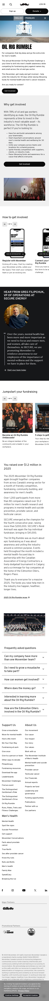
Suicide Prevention (10, 830)
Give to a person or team (12, 756)
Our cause (29, 735)
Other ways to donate (11, 760)
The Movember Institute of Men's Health (35, 757)
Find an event (7, 785)
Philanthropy (7, 764)
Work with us (30, 752)
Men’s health (7, 866)
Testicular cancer (32, 774)
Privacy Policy (23, 991)
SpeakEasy (6, 875)
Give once (6, 752)
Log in (42, 4)
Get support (7, 834)
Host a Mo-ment (9, 739)
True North (6, 849)
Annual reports (31, 782)
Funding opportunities (34, 798)
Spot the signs (8, 826)
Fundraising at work (10, 747)
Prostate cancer (32, 770)
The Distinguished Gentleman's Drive (10, 798)
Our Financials (31, 778)
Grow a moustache (10, 730)
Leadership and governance (31, 792)
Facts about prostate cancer (11, 844)
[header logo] (24, 4)
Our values (29, 747)
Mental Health (8, 821)
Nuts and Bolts (8, 862)
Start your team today (16, 370)
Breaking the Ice (9, 879)
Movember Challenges (11, 781)
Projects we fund (32, 787)
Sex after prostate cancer (13, 854)
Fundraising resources (11, 768)
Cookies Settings (11, 995)
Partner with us (31, 806)
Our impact (29, 739)
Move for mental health (12, 735)
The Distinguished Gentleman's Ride (9, 791)
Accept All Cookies (30, 995)
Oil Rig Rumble (8, 804)
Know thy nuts (8, 858)
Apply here (10, 428)
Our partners (30, 811)
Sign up (12, 11)
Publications (30, 802)
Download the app (9, 773)
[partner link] (13, 914)
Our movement (31, 730)
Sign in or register (13, 254)
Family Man (6, 870)
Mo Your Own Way (9, 743)
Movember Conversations (13, 838)
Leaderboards (8, 777)
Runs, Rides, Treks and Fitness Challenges (11, 809)
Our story (29, 743)
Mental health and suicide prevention (36, 764)
